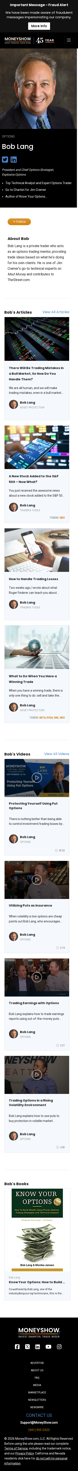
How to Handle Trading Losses (33, 579)
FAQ (37, 1377)
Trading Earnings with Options (34, 1003)
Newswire (37, 1407)
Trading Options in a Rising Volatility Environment (31, 1102)
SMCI (62, 517)
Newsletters (37, 1399)
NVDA (50, 717)
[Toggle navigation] (69, 40)
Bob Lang (27, 402)
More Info (39, 26)
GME (56, 717)
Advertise (37, 1363)
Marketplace (37, 1392)
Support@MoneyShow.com (39, 1422)
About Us (37, 1370)
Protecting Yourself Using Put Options (33, 805)
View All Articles (55, 312)
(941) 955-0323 (39, 1430)
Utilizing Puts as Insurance (30, 905)
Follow (21, 222)
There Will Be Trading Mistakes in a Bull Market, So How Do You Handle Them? (36, 373)
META (42, 717)
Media (37, 1385)
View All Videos (56, 753)
